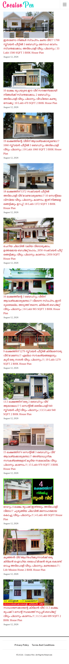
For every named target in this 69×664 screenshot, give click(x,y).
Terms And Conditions (43, 645)
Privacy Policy (22, 645)
